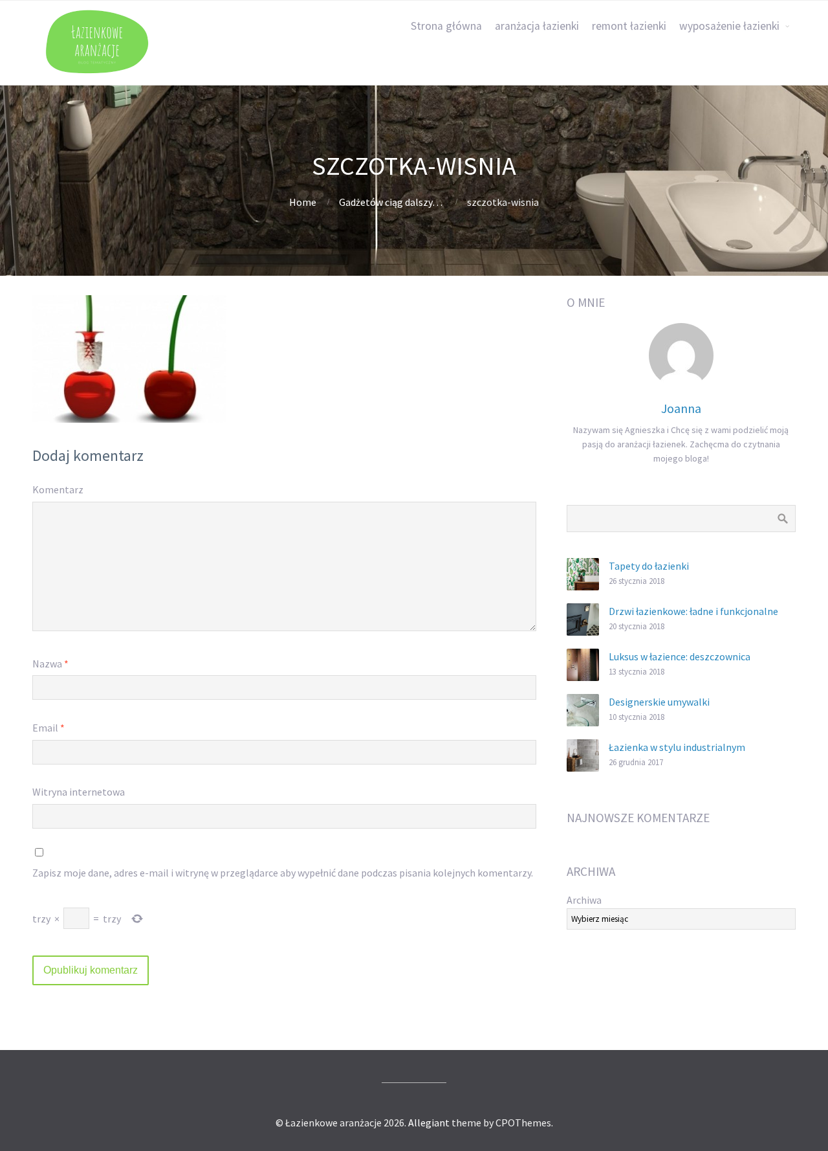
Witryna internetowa (78, 791)
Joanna (681, 408)
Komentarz (57, 489)
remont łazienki (629, 26)
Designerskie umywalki (659, 701)
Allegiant (429, 1122)
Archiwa (584, 899)
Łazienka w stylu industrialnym (677, 747)
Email (48, 727)
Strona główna (446, 26)
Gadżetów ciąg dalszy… (390, 202)
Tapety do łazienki (649, 565)
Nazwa (50, 663)
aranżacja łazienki (537, 26)
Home (302, 202)
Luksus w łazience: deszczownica (679, 656)
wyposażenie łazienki (729, 26)
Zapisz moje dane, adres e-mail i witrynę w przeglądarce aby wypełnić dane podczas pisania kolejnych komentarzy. (282, 872)
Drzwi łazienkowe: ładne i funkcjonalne (693, 611)
